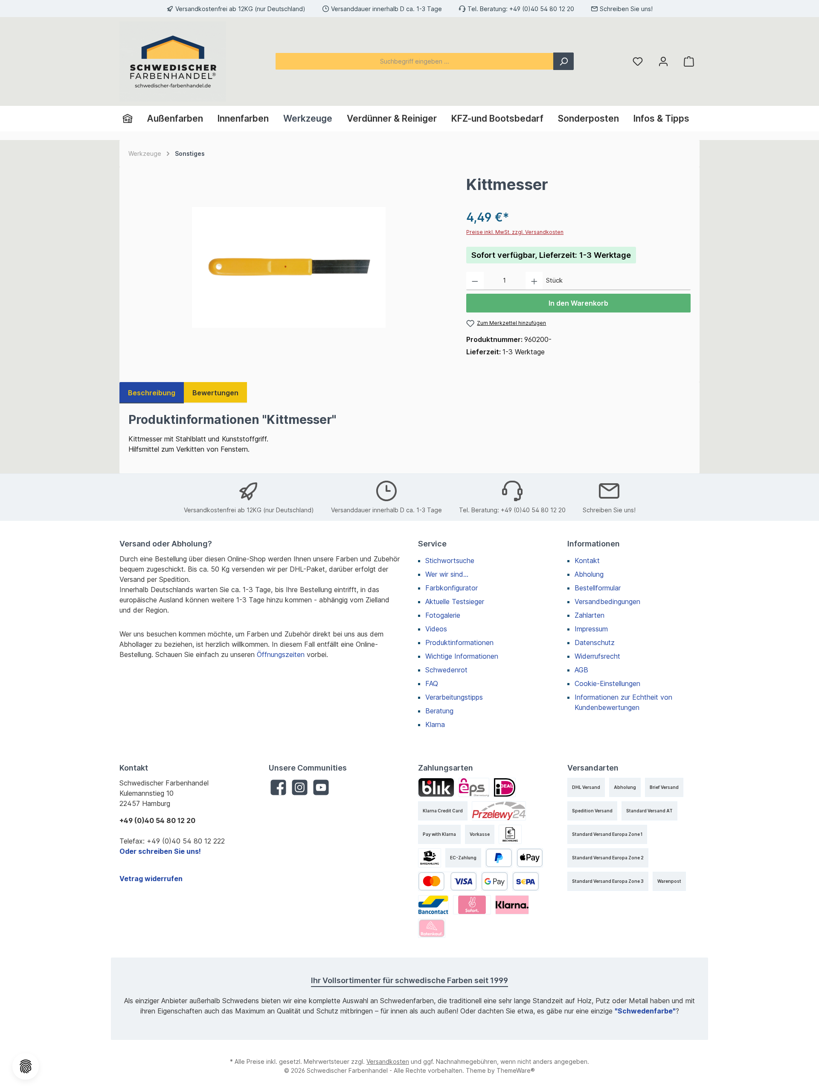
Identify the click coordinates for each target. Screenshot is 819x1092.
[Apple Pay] (530, 857)
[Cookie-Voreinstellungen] (25, 1066)
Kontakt (587, 560)
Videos (436, 629)
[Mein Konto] (663, 61)
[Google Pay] (494, 881)
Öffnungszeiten (281, 654)
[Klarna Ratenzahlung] (431, 928)
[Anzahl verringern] (475, 281)
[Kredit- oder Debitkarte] (447, 881)
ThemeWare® (516, 1070)
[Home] (131, 118)
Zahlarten (589, 615)
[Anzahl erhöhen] (534, 281)
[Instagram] (299, 787)
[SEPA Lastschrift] (525, 881)
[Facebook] (278, 787)
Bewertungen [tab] (215, 392)
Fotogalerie (442, 615)
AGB (581, 670)
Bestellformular (598, 588)
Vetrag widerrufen (151, 878)
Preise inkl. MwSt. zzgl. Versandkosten (514, 232)
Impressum (591, 629)
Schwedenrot (446, 670)
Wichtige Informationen (461, 656)
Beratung (439, 711)
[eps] (474, 787)
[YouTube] (321, 787)
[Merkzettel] (637, 61)
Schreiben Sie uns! (626, 8)
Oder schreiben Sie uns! (160, 851)
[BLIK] (436, 787)
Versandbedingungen (607, 601)
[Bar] (429, 857)
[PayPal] (498, 857)
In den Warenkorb (578, 303)
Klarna (435, 724)
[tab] (151, 392)
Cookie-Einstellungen (607, 683)
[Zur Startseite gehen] (172, 61)
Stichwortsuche (449, 560)
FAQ (431, 683)
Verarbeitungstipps (454, 697)
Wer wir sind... (446, 574)
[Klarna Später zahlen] (512, 904)
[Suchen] (563, 61)
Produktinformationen (459, 642)
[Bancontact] (433, 904)
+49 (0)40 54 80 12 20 (541, 8)
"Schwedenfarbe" (645, 1011)
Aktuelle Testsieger (454, 601)
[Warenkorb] (689, 61)
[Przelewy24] (499, 810)
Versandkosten (387, 1061)
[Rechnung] (510, 834)
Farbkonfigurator (451, 588)
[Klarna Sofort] (472, 904)
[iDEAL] (505, 787)
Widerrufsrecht (597, 656)
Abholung (589, 574)
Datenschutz (595, 642)
